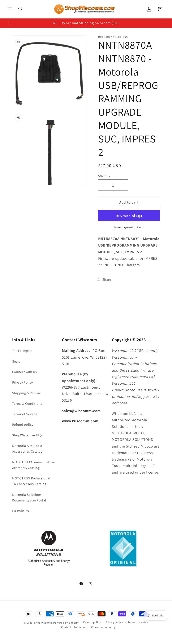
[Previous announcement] (8, 23)
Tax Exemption (23, 351)
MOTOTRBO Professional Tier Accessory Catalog (31, 481)
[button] (10, 9)
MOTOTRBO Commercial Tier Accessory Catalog (34, 465)
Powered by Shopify (66, 622)
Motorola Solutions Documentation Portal (29, 497)
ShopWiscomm (43, 622)
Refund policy (22, 424)
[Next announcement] (163, 23)
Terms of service (138, 622)
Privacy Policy (22, 382)
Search (17, 361)
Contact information (74, 627)
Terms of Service (24, 414)
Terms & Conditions (27, 403)
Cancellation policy (103, 627)
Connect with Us (24, 372)
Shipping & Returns (27, 393)
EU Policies (20, 511)
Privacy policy (114, 622)
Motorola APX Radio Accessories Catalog (27, 449)
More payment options (129, 227)
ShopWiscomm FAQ (27, 435)
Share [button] (106, 279)
